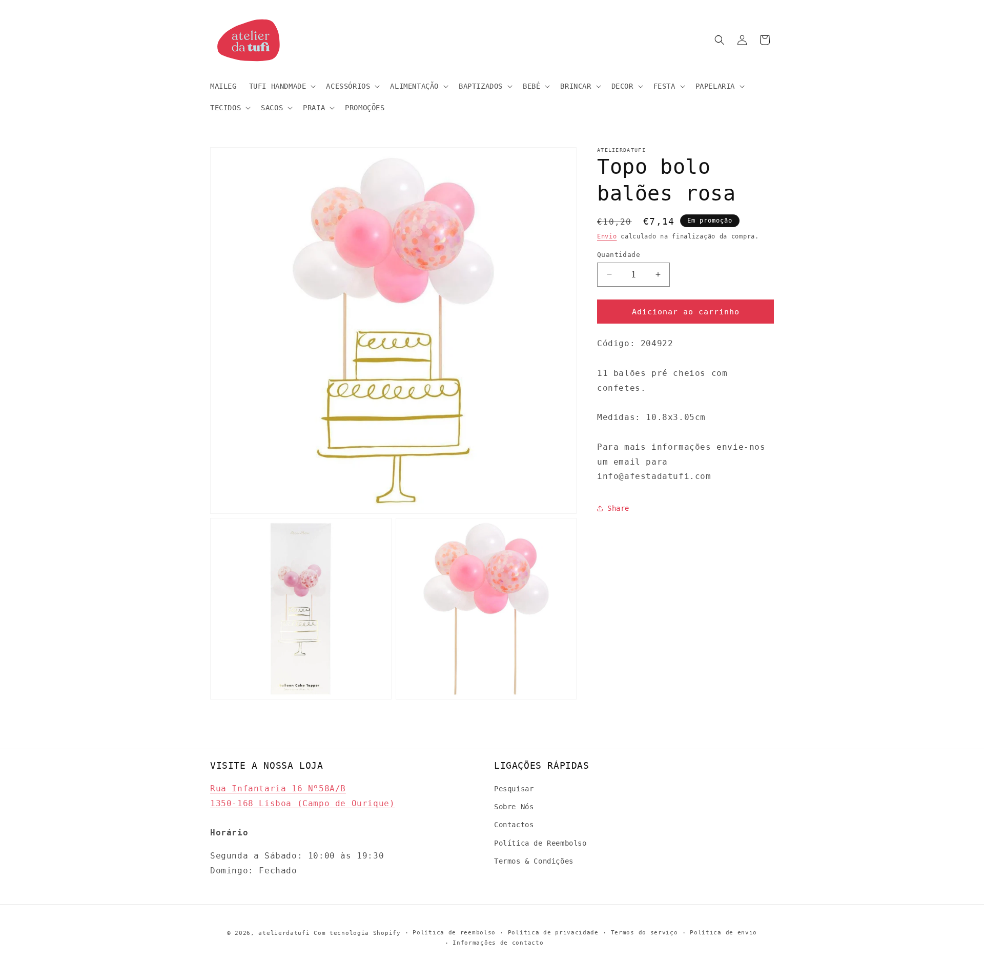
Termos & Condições (533, 861)
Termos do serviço (644, 932)
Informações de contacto (498, 943)
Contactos (514, 825)
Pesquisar (514, 789)
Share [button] (618, 508)
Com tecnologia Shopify (357, 933)
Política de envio (723, 932)
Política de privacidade (553, 932)
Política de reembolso (454, 932)
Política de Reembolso (540, 843)
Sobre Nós (514, 807)
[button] (281, 86)
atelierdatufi (284, 933)
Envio (607, 236)
